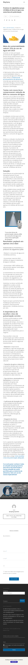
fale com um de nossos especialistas (12, 473)
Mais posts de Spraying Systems (14, 516)
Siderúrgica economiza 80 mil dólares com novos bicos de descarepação (14, 490)
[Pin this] (15, 20)
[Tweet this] (7, 20)
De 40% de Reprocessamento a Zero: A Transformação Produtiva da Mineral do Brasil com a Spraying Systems (13, 610)
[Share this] (4, 20)
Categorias (5, 591)
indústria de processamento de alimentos (12, 78)
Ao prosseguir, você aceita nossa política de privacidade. (13, 646)
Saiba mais (14, 661)
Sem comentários (15, 16)
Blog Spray (6, 2)
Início (4, 27)
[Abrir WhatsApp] (25, 662)
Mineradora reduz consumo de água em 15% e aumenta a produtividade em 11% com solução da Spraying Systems (13, 616)
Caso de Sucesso (10, 27)
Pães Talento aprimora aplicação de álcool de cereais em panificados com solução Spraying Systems (13, 622)
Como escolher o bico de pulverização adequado (13, 457)
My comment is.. (6, 536)
